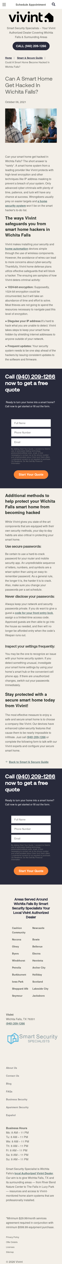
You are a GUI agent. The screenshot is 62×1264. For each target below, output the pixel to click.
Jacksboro (38, 995)
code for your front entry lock (34, 613)
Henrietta (37, 960)
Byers (15, 953)
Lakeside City (40, 988)
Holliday (37, 974)
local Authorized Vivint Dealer (33, 1173)
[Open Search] (53, 4)
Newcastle (38, 928)
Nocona (16, 939)
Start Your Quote (31, 474)
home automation (16, 249)
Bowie (36, 939)
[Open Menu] (4, 5)
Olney (15, 946)
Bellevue (37, 946)
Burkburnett (19, 974)
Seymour (17, 995)
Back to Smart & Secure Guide (29, 762)
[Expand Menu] (37, 24)
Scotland (37, 981)
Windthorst (18, 960)
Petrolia (16, 967)
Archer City (38, 967)
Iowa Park (17, 981)
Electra (36, 953)
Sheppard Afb (20, 988)
